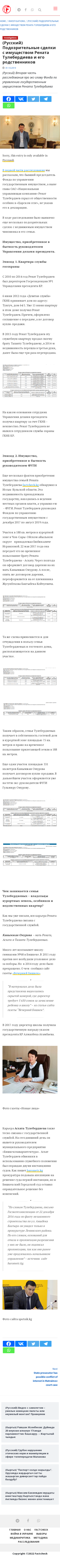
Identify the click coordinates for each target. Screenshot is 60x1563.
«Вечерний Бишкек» (26, 973)
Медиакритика (20, 1537)
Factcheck (41, 1529)
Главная (14, 1529)
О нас (27, 1529)
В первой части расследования (23, 170)
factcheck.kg (30, 485)
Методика (41, 1537)
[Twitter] (33, 99)
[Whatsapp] (8, 105)
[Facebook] (8, 99)
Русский (8, 160)
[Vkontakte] (21, 99)
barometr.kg (34, 1170)
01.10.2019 (11, 67)
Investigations (10, 37)
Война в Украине (22, 1533)
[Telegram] (46, 99)
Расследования (28, 1541)
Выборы (41, 1533)
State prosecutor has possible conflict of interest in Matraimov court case (45, 1377)
